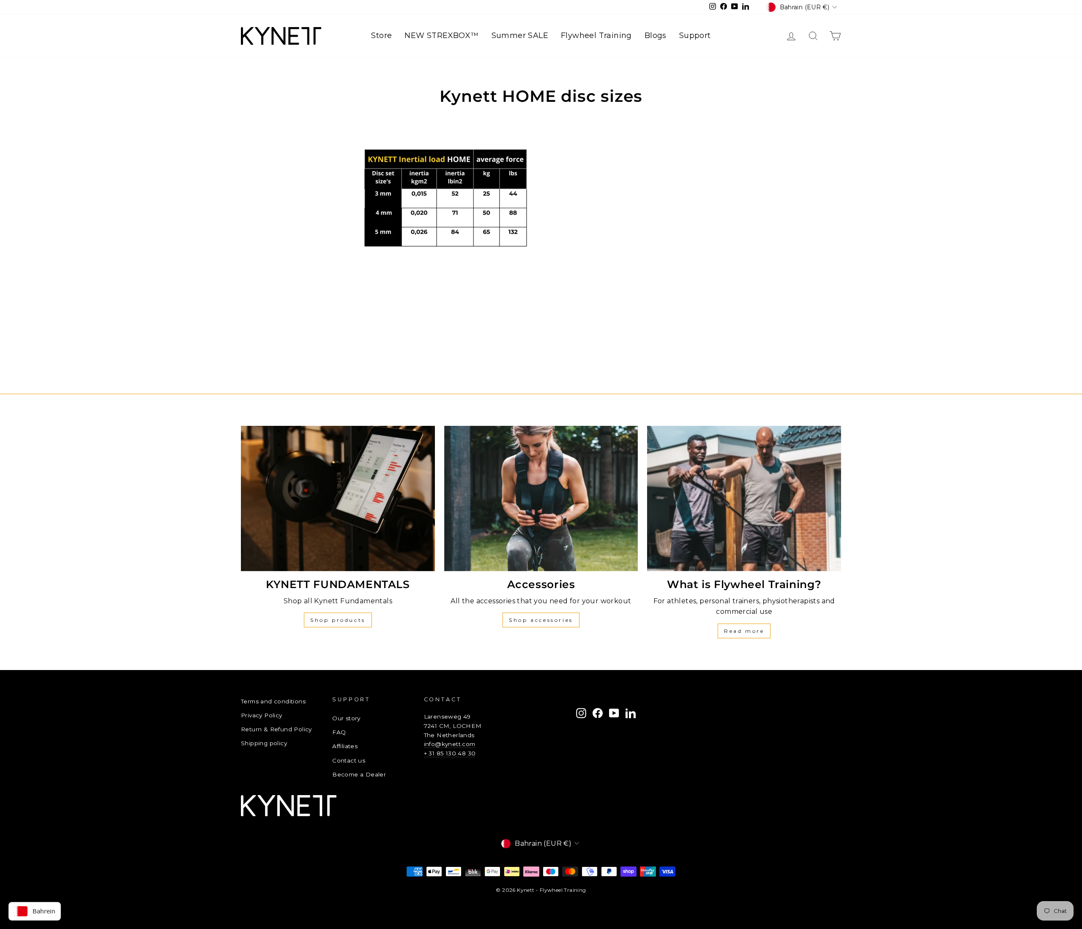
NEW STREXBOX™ (441, 35)
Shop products (338, 620)
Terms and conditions (273, 701)
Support (695, 35)
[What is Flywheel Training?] (744, 498)
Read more (744, 631)
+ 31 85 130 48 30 (450, 753)
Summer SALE (520, 35)
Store (381, 35)
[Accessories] (541, 498)
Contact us (348, 760)
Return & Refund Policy (276, 729)
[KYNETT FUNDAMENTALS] (338, 498)
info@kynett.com (449, 744)
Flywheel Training (596, 35)
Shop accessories (541, 620)
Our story (346, 718)
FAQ (339, 732)
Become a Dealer (359, 774)
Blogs (656, 35)
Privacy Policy (261, 715)
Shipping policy (264, 743)
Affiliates (345, 746)
